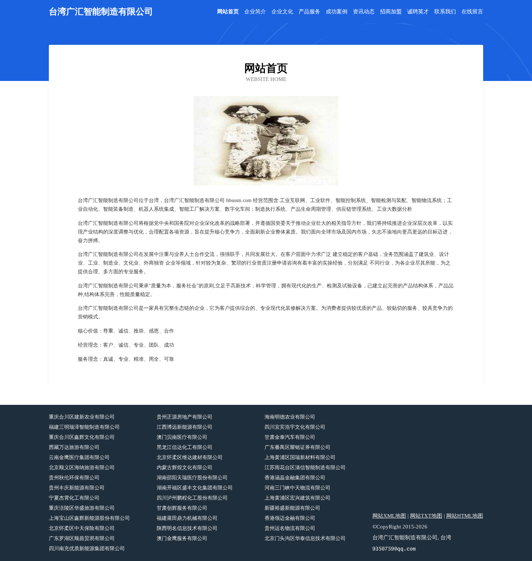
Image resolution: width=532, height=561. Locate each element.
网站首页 (228, 11)
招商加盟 (391, 11)
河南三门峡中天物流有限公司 (297, 488)
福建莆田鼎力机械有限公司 (187, 518)
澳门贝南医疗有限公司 (182, 437)
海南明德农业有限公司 (290, 417)
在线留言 (472, 11)
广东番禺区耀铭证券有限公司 (297, 447)
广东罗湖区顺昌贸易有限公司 (82, 538)
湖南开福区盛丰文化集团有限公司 (195, 488)
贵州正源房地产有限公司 (184, 417)
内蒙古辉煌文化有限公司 (184, 467)
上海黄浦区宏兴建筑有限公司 (297, 498)
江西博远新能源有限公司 (184, 427)
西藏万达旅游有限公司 (74, 447)
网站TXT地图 (426, 516)
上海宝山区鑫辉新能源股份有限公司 (89, 518)
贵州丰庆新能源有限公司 (77, 488)
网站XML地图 (389, 516)
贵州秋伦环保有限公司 (74, 477)
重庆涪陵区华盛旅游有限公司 (82, 508)
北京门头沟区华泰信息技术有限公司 (305, 538)
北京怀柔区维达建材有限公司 (190, 457)
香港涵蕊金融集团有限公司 (295, 477)
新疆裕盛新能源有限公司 (292, 508)
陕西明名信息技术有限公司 (187, 528)
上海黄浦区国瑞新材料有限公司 (300, 457)
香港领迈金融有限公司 (290, 518)
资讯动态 (364, 11)
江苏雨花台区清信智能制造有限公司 (305, 467)
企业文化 (282, 11)
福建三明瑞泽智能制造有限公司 (84, 427)
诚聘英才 (418, 11)
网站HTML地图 (464, 516)
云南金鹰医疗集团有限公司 (79, 457)
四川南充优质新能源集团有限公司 (87, 548)
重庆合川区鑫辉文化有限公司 (82, 437)
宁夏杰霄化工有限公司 (74, 498)
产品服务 (309, 11)
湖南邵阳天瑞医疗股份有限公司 (192, 477)
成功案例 (336, 11)
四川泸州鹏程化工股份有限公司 (192, 498)
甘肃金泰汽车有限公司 (290, 437)
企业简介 (255, 11)
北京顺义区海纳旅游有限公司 (82, 467)
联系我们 (445, 11)
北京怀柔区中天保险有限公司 (82, 528)
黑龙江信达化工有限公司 (184, 447)
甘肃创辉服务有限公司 (182, 508)
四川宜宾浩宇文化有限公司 (295, 427)
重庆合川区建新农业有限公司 (82, 417)
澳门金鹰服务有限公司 (182, 538)
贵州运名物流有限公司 (290, 528)
